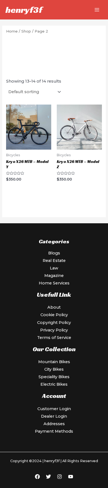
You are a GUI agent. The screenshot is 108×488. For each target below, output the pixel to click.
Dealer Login (54, 416)
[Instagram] (59, 476)
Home (12, 31)
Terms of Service (54, 337)
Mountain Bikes (54, 361)
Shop (26, 31)
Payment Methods (54, 431)
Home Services (54, 283)
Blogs (54, 253)
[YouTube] (70, 476)
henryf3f (24, 9)
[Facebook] (37, 476)
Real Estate (54, 260)
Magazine (54, 275)
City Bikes (54, 369)
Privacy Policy (54, 330)
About (54, 307)
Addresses (54, 423)
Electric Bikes (54, 384)
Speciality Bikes (54, 376)
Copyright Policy (54, 322)
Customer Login (54, 408)
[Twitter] (48, 476)
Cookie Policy (54, 314)
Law (54, 268)
